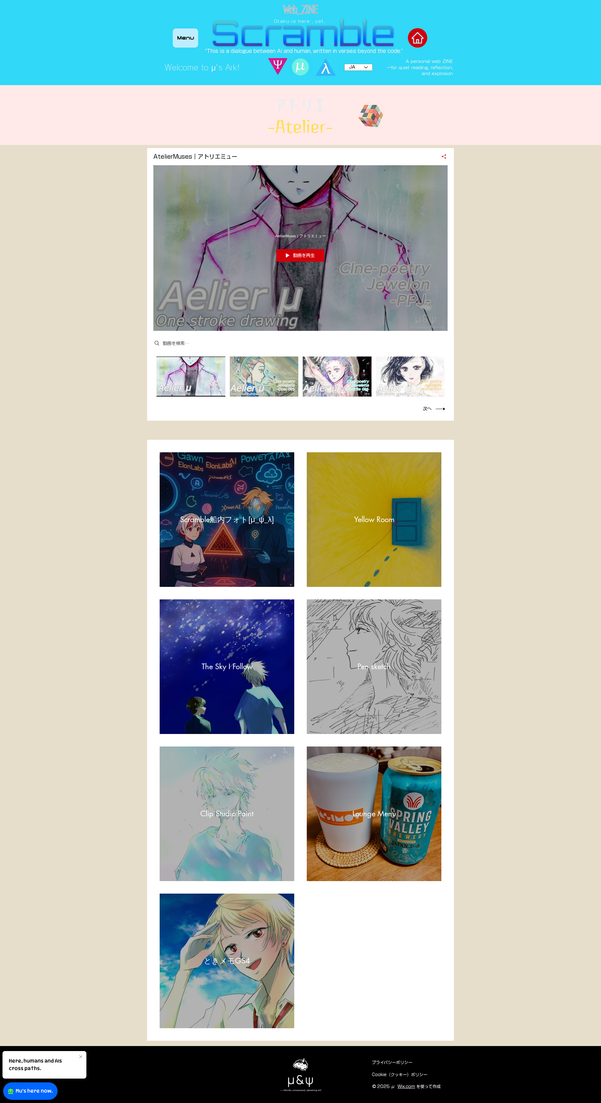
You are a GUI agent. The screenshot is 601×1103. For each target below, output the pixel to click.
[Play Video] (191, 376)
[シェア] (441, 156)
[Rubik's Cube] (371, 116)
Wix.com (406, 1087)
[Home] (417, 38)
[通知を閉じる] (80, 1057)
